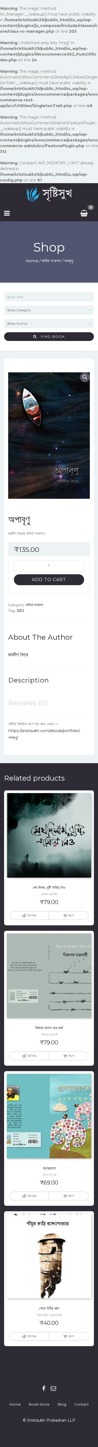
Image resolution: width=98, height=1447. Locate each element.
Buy (71, 915)
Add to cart (49, 579)
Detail (32, 915)
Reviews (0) (28, 703)
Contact (81, 1404)
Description (28, 680)
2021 (20, 610)
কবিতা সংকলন (50, 260)
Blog (62, 1404)
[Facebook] (43, 1388)
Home (31, 260)
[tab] (28, 680)
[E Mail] (53, 1388)
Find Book (51, 336)
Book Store (39, 1404)
